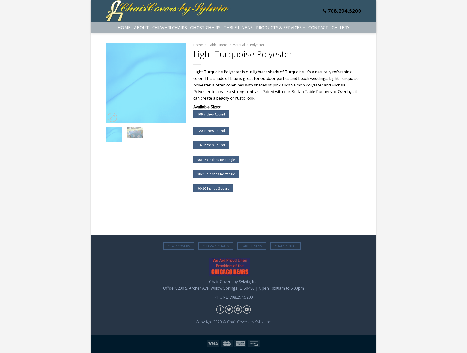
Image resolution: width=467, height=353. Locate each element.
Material (239, 44)
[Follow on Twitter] (229, 309)
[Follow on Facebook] (220, 309)
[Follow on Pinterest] (238, 309)
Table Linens (238, 27)
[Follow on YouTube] (247, 309)
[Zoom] (112, 117)
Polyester (257, 44)
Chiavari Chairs (169, 27)
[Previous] (113, 83)
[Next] (178, 83)
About (141, 27)
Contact (318, 27)
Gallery (340, 27)
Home (124, 27)
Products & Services (279, 27)
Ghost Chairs (205, 27)
